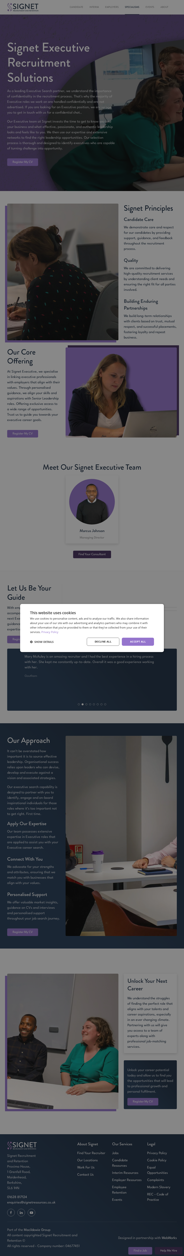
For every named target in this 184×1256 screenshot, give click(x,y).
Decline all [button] (103, 641)
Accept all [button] (138, 641)
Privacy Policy (49, 632)
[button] (42, 642)
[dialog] (92, 628)
